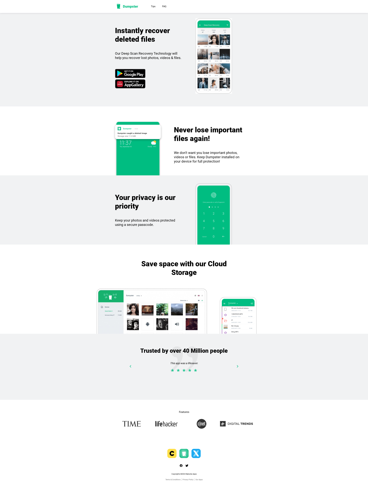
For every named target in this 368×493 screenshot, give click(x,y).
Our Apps (199, 480)
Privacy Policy (188, 480)
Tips (153, 6)
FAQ (164, 6)
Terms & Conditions (173, 480)
